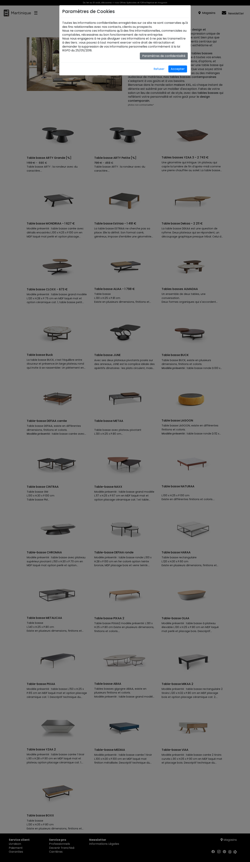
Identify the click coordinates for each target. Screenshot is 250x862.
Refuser (159, 69)
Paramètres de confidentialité (163, 56)
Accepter (178, 69)
